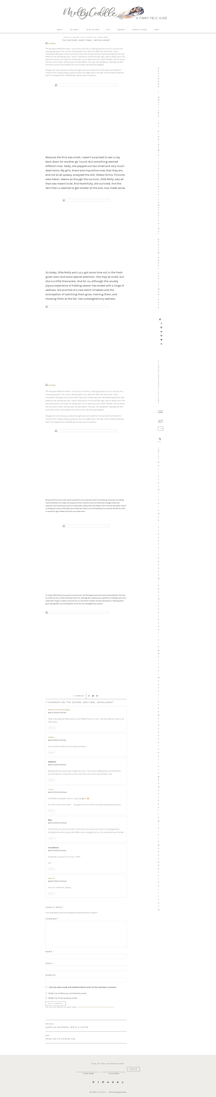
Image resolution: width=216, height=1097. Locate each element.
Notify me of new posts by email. (62, 998)
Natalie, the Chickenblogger (59, 710)
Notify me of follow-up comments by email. (67, 993)
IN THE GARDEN (158, 715)
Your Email (160, 421)
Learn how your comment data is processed (95, 1007)
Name (50, 952)
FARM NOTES (159, 680)
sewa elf (51, 878)
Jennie (50, 789)
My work (74, 30)
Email (50, 963)
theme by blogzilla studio (117, 1092)
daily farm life (159, 482)
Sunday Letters (139, 30)
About (59, 30)
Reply (52, 728)
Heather (51, 737)
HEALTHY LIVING (158, 756)
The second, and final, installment (86, 40)
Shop (156, 30)
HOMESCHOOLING (159, 800)
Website (51, 975)
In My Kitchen (92, 30)
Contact (121, 30)
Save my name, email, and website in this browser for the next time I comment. (82, 987)
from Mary (103, 37)
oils (108, 30)
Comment (52, 919)
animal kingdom (71, 37)
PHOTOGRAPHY (158, 578)
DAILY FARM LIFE (88, 37)
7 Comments (79, 696)
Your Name (160, 411)
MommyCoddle (98, 1092)
